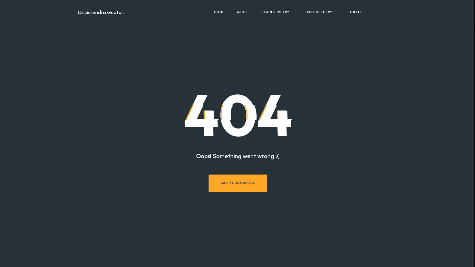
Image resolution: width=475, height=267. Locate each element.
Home (219, 12)
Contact (356, 12)
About (243, 12)
